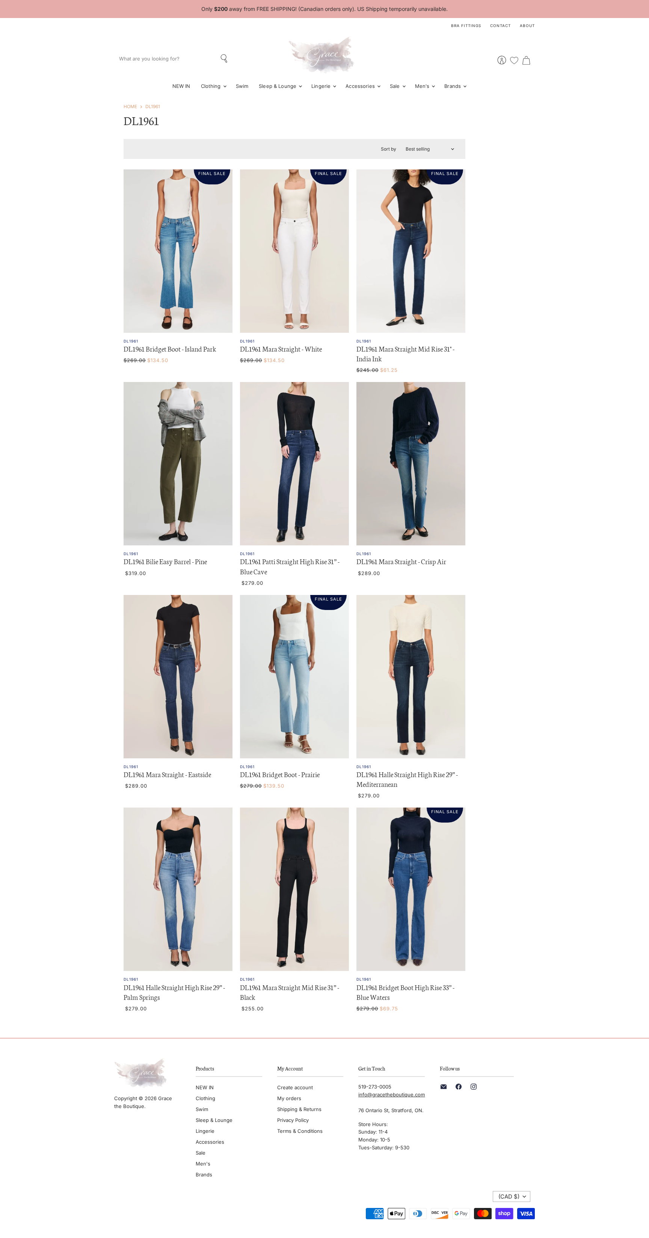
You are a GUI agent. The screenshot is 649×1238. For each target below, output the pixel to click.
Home (130, 106)
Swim (242, 86)
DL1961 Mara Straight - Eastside (167, 774)
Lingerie (321, 86)
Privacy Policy (293, 1120)
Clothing (211, 86)
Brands (453, 86)
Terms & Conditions (300, 1131)
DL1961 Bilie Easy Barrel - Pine (165, 561)
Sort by (388, 149)
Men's (423, 86)
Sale (395, 86)
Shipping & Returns (299, 1109)
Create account (295, 1087)
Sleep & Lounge (278, 86)
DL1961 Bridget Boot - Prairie (280, 774)
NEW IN (181, 86)
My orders (289, 1098)
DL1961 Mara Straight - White (281, 348)
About (527, 25)
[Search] (225, 58)
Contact (500, 25)
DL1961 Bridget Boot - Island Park (170, 348)
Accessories (361, 86)
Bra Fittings (466, 25)
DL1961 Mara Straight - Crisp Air (401, 561)
